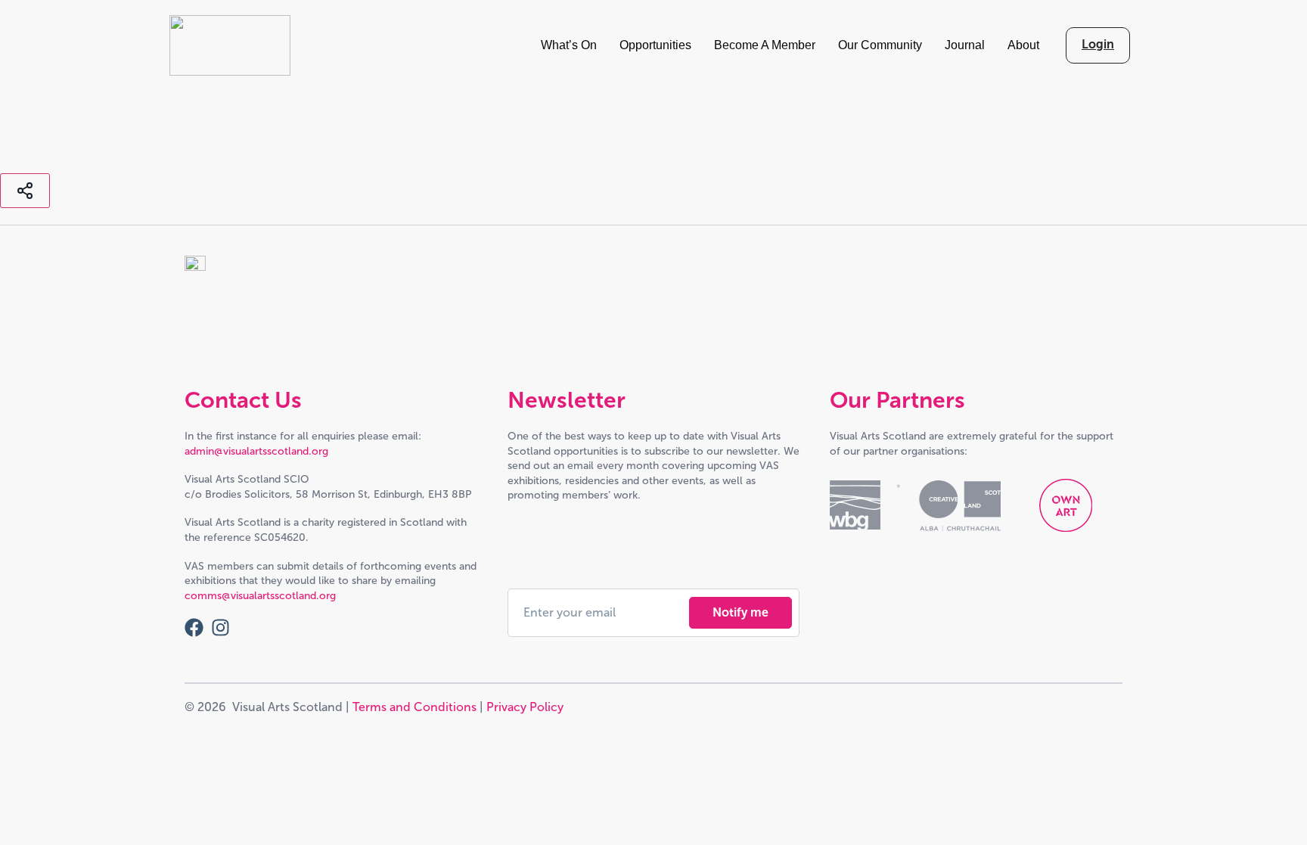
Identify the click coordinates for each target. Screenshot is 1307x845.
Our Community (880, 45)
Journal (965, 45)
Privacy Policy (524, 707)
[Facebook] (194, 627)
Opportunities (655, 45)
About (1023, 45)
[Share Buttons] (25, 190)
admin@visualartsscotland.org (256, 451)
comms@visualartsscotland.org (260, 595)
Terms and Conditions (414, 707)
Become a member (764, 45)
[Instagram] (220, 627)
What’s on (569, 45)
